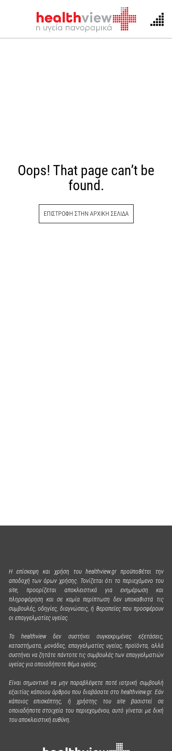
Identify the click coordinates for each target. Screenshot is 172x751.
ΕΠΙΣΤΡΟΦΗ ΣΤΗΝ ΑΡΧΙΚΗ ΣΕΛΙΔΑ (86, 213)
